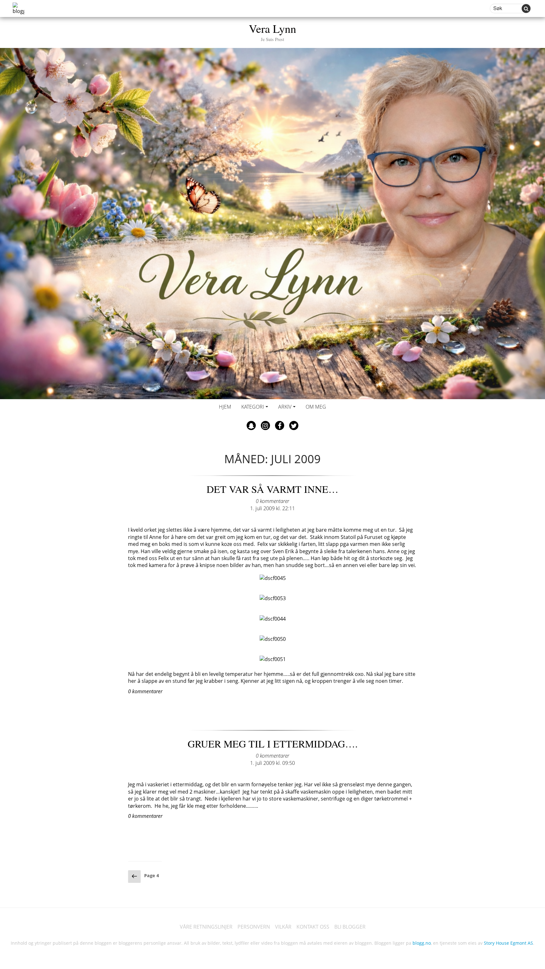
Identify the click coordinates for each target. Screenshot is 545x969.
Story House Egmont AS (508, 943)
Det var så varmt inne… (272, 489)
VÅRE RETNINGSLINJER (206, 926)
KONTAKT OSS (312, 926)
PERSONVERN (253, 926)
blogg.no (422, 943)
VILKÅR (283, 926)
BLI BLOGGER (350, 926)
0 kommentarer (272, 501)
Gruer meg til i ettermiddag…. (273, 743)
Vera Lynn (272, 31)
